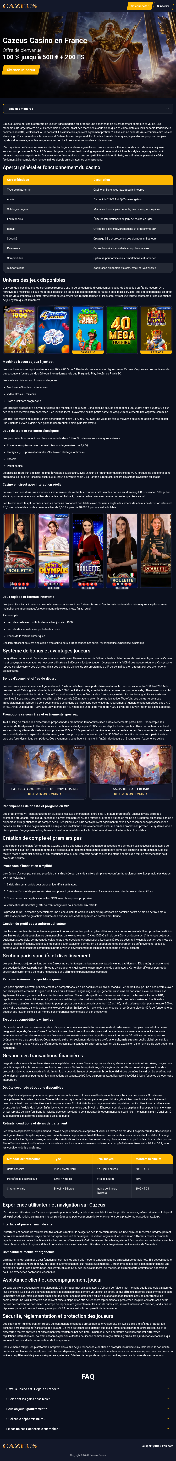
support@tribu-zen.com (157, 1446)
